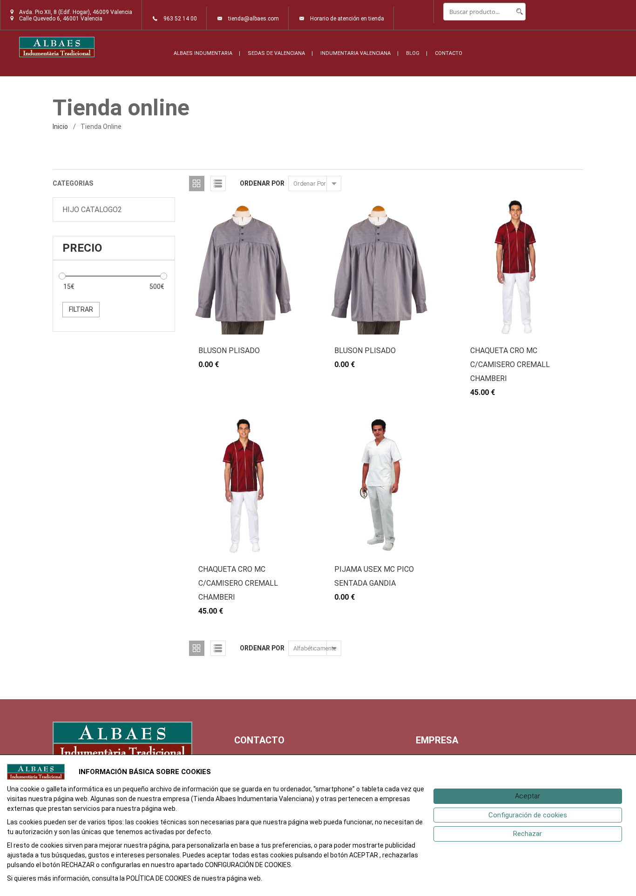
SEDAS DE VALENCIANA (276, 53)
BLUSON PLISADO (229, 350)
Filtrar (81, 309)
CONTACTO (448, 53)
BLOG (412, 53)
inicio (60, 126)
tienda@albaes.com (253, 18)
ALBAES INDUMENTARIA (203, 53)
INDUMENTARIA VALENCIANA (355, 53)
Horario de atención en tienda (347, 18)
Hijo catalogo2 (92, 209)
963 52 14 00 (180, 18)
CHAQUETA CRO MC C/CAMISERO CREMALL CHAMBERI (510, 364)
